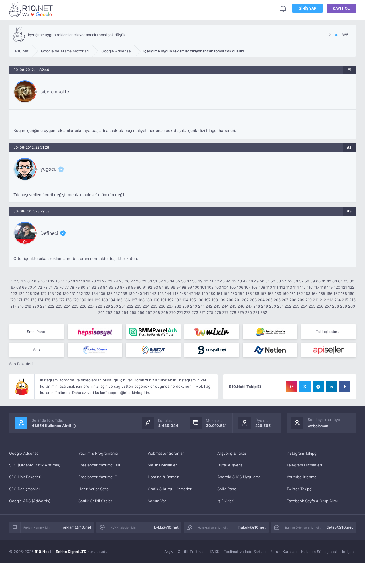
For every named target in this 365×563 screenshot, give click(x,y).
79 (77, 287)
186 (127, 300)
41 (211, 281)
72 (40, 287)
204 (261, 300)
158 (270, 293)
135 (102, 293)
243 (217, 306)
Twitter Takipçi (299, 489)
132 (80, 293)
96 (173, 287)
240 (193, 306)
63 (334, 281)
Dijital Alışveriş (230, 465)
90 (139, 287)
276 (217, 312)
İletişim (347, 551)
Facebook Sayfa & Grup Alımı (312, 501)
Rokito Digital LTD (71, 551)
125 (29, 293)
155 (249, 293)
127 (43, 293)
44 (228, 281)
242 (209, 306)
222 (51, 306)
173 (33, 300)
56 (295, 281)
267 (148, 312)
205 (269, 300)
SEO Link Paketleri (25, 477)
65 (346, 281)
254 (304, 306)
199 (222, 300)
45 (234, 281)
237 (170, 306)
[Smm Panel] (95, 331)
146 (183, 293)
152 (226, 293)
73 (45, 287)
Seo (36, 349)
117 (316, 287)
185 (119, 300)
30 (149, 281)
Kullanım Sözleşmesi (319, 551)
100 (196, 287)
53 (278, 281)
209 (300, 300)
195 (193, 300)
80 (83, 287)
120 (337, 287)
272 (187, 312)
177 (61, 300)
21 (99, 281)
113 (289, 287)
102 (210, 287)
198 (215, 300)
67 (13, 287)
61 (324, 281)
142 (153, 293)
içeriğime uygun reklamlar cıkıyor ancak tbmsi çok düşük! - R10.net (32, 9)
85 (111, 287)
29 (144, 281)
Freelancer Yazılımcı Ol (98, 477)
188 (141, 300)
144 (168, 293)
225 (75, 306)
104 (225, 287)
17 (78, 281)
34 (172, 281)
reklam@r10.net (77, 527)
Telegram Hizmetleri (304, 465)
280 (248, 312)
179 (76, 300)
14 (63, 281)
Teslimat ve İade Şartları (245, 551)
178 (69, 300)
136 (109, 293)
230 (114, 306)
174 (40, 300)
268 (156, 312)
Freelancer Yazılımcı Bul (99, 465)
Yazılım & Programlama (98, 453)
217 (13, 306)
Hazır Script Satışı (94, 489)
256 (320, 306)
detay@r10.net (340, 527)
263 (116, 312)
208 (292, 300)
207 (285, 300)
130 (65, 293)
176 (55, 300)
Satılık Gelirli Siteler (95, 501)
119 (330, 287)
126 (36, 293)
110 (269, 287)
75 (56, 287)
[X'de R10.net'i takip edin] (305, 386)
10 (43, 281)
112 (282, 287)
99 (189, 287)
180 (83, 300)
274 (202, 312)
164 (314, 293)
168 (344, 293)
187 (134, 300)
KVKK (214, 551)
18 (83, 281)
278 (233, 312)
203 (253, 300)
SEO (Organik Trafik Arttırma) (34, 465)
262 (109, 312)
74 (51, 287)
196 (200, 300)
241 (201, 306)
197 (207, 300)
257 (328, 306)
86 (116, 287)
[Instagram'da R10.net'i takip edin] (291, 386)
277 (225, 312)
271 (180, 312)
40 (206, 281)
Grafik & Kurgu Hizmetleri (170, 489)
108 (255, 287)
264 (124, 312)
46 (239, 281)
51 (267, 281)
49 (256, 281)
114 (296, 287)
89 (133, 287)
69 (24, 287)
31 (155, 281)
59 (312, 281)
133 (87, 293)
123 (14, 293)
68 (18, 287)
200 (229, 300)
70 (30, 287)
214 (337, 300)
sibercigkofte (54, 91)
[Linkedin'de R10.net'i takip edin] (331, 386)
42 (216, 281)
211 (316, 300)
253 (296, 306)
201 (237, 300)
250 (272, 306)
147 (190, 293)
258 (335, 306)
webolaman (318, 426)
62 (329, 281)
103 (218, 287)
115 (303, 287)
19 (88, 281)
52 (273, 281)
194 (185, 300)
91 (145, 287)
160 (285, 293)
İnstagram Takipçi (302, 453)
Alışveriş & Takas (232, 453)
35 (177, 281)
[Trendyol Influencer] (211, 331)
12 (52, 281)
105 (233, 287)
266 (140, 312)
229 (106, 306)
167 (337, 293)
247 (249, 306)
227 (91, 306)
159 (278, 293)
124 (21, 293)
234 (146, 306)
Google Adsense (24, 453)
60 (318, 281)
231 (122, 306)
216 (352, 300)
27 (133, 281)
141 (146, 293)
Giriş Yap (307, 8)
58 (307, 281)
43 (222, 281)
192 (170, 300)
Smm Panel (36, 331)
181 (90, 300)
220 (35, 306)
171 (19, 300)
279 (240, 312)
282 (263, 312)
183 (105, 300)
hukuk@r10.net (252, 527)
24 (115, 281)
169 (351, 293)
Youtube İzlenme (302, 477)
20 (93, 281)
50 (262, 281)
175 (47, 300)
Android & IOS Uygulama (238, 477)
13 (58, 281)
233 (138, 306)
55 (290, 281)
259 (343, 306)
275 (210, 312)
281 (256, 312)
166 (329, 293)
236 (162, 306)
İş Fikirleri (225, 501)
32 (160, 281)
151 (219, 293)
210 (308, 300)
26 (127, 281)
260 (351, 306)
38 (194, 281)
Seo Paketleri (21, 363)
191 (163, 300)
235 (154, 306)
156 (256, 293)
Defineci (49, 233)
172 (26, 300)
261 (101, 312)
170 (13, 300)
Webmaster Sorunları (166, 453)
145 (175, 293)
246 (241, 306)
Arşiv (168, 551)
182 (97, 300)
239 (185, 306)
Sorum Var (157, 501)
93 (155, 287)
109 (262, 287)
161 (292, 293)
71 (35, 287)
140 (139, 293)
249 (264, 306)
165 (322, 293)
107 (247, 287)
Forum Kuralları (283, 551)
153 (234, 293)
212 (323, 300)
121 (344, 287)
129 (58, 293)
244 (225, 306)
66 (352, 281)
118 (323, 287)
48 (250, 281)
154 (241, 293)
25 (121, 281)
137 (117, 293)
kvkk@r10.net (166, 527)
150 (212, 293)
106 (240, 287)
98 (184, 287)
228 (98, 306)
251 (280, 306)
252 (288, 306)
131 (73, 293)
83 (99, 287)
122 (351, 287)
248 (256, 306)
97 (178, 287)
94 (161, 287)
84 (105, 287)
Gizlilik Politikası (191, 551)
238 (177, 306)
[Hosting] (95, 350)
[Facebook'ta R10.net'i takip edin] (344, 386)
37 (189, 281)
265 (132, 312)
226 (83, 306)
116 (310, 287)
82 (94, 287)
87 (122, 287)
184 (112, 300)
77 (67, 287)
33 (166, 281)
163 (307, 293)
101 (203, 287)
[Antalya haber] (270, 331)
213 (330, 300)
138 (124, 293)
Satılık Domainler (162, 465)
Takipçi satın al (328, 331)
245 (233, 306)
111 (275, 287)
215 (345, 300)
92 (150, 287)
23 (110, 281)
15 (68, 281)
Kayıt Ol (341, 8)
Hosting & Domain (163, 477)
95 (167, 287)
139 (131, 293)
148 (197, 293)
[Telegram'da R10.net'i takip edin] (318, 386)
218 (20, 306)
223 (59, 306)
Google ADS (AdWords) (29, 501)
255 (312, 306)
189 (149, 300)
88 (127, 287)
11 (47, 281)
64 (340, 281)
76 (61, 287)
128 (51, 293)
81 (88, 287)
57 (301, 281)
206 (277, 300)
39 (200, 281)
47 (245, 281)
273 (195, 312)
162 (300, 293)
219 (28, 306)
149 (205, 293)
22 (104, 281)
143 (160, 293)
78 (72, 287)
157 (263, 293)
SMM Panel (227, 489)
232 (130, 306)
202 (245, 300)
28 (138, 281)
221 (43, 306)
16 (73, 281)
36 (183, 281)
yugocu (48, 169)
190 (156, 300)
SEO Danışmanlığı (24, 489)
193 (178, 300)
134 (95, 293)
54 (284, 281)
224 (67, 306)
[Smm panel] (153, 331)
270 (172, 312)
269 (164, 312)
